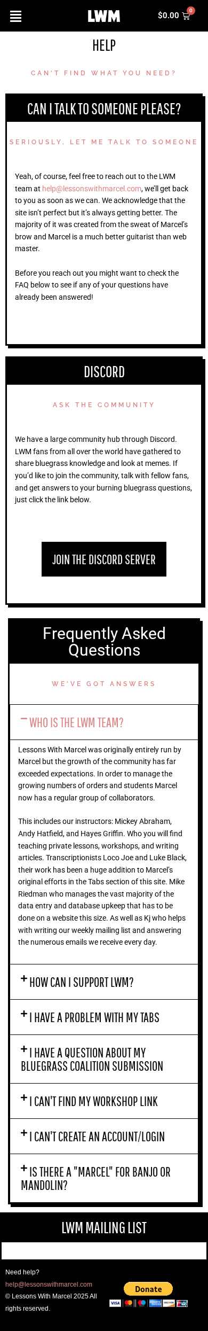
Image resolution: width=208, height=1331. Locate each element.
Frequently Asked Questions (104, 641)
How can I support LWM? (81, 982)
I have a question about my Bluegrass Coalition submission (92, 1059)
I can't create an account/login (97, 1136)
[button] (104, 722)
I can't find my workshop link (93, 1101)
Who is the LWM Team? (76, 722)
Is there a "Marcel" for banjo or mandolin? (96, 1178)
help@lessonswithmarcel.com (91, 188)
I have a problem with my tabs (94, 1017)
